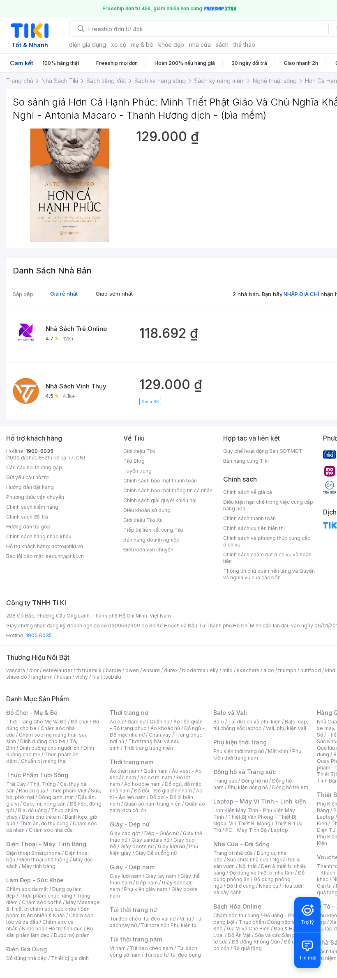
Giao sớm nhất (114, 293)
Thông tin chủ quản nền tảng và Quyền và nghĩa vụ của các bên (269, 574)
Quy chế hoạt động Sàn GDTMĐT (262, 451)
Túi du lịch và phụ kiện (254, 722)
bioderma (193, 670)
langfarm (42, 677)
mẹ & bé (142, 44)
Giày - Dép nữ (130, 824)
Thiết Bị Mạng (254, 823)
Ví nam (118, 948)
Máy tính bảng (38, 866)
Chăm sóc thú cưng (236, 915)
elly (214, 670)
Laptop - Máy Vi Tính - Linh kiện (259, 801)
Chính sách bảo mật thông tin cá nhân (167, 490)
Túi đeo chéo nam (151, 948)
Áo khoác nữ (165, 728)
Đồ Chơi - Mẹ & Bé (32, 712)
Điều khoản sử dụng (147, 510)
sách (222, 44)
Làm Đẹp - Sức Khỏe (35, 880)
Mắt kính (278, 751)
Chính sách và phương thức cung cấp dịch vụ (267, 541)
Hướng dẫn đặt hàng (30, 487)
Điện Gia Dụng (26, 949)
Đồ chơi (79, 722)
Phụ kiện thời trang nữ (238, 751)
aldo (268, 670)
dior (34, 670)
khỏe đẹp (171, 44)
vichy (81, 677)
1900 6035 (39, 635)
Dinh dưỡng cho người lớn (49, 748)
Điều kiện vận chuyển (148, 549)
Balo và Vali (230, 712)
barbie (113, 670)
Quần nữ (159, 722)
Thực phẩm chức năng (45, 896)
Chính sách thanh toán (249, 518)
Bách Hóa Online (237, 906)
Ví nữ (185, 919)
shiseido (16, 677)
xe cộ (118, 44)
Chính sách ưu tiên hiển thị (254, 528)
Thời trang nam (131, 761)
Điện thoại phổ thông (44, 859)
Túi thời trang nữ (133, 909)
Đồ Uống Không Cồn (256, 942)
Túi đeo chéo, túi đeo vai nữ (142, 919)
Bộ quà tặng (247, 948)
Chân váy (160, 735)
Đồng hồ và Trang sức (244, 771)
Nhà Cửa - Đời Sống (241, 843)
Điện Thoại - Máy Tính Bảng (46, 843)
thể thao (244, 44)
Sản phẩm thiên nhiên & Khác (48, 912)
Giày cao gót (125, 833)
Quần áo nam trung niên (152, 804)
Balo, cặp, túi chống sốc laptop (260, 725)
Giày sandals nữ (150, 840)
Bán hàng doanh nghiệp (151, 540)
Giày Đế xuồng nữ (156, 853)
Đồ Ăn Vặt (239, 935)
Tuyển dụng (137, 471)
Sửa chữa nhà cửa (247, 859)
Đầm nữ (136, 722)
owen (132, 670)
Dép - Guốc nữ (161, 833)
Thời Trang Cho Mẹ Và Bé (36, 722)
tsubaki (112, 677)
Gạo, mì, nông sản (44, 804)
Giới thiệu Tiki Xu (143, 520)
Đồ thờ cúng (240, 886)
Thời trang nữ (129, 712)
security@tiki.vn (65, 556)
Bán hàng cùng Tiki (246, 461)
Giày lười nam (125, 876)
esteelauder (57, 670)
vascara (15, 670)
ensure (151, 670)
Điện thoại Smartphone (33, 853)
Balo (218, 722)
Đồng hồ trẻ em (290, 787)
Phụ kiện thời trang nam (257, 754)
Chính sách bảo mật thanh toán (160, 481)
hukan (64, 677)
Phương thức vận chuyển (35, 497)
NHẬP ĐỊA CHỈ (301, 294)
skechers (248, 670)
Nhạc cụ (268, 886)
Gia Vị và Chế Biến (248, 928)
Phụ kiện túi (184, 925)
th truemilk (89, 670)
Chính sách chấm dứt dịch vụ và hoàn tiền (267, 557)
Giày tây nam (160, 876)
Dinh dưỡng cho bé (42, 741)
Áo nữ (116, 722)
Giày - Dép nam (132, 866)
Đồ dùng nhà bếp (26, 958)
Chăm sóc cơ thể (42, 902)
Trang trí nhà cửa (233, 853)
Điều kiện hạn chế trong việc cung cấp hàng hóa (268, 505)
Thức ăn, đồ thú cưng (44, 823)
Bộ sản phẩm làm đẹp (49, 931)
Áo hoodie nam (142, 784)
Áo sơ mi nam (156, 777)
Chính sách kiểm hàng (32, 507)
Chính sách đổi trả (27, 517)
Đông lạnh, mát (56, 797)
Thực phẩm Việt (68, 790)
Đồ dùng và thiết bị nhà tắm (261, 873)
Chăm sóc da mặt (27, 889)
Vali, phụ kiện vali (286, 728)
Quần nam (155, 771)
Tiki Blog (134, 461)
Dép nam (147, 882)
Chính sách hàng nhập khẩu (39, 536)
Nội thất (248, 866)
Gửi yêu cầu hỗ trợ (27, 477)
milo (227, 670)
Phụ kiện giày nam (145, 889)
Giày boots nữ (137, 846)
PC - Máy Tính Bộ (246, 830)
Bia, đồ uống (32, 810)
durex (171, 670)
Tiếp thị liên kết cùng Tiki (153, 530)
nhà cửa (200, 44)
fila (95, 677)
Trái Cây (16, 784)
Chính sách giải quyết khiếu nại (159, 500)
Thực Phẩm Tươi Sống (37, 774)
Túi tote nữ (153, 925)
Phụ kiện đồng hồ (248, 787)
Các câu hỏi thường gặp (34, 467)
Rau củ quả (32, 790)
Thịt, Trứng (43, 784)
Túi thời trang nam (136, 939)
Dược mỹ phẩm (72, 935)
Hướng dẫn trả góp (28, 526)
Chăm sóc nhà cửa (51, 830)
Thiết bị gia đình (70, 958)
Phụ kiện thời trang (240, 742)
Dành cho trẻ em (41, 817)
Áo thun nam (124, 771)
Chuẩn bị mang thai (44, 761)
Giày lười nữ (171, 846)
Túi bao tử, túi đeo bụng (173, 955)
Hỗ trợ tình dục (65, 928)
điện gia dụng (87, 44)
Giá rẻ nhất (64, 293)
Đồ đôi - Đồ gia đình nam (163, 790)
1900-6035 (39, 451)
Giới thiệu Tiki (139, 451)
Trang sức (225, 781)
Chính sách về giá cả (247, 492)
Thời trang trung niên (148, 748)
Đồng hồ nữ (254, 781)
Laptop (279, 830)
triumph (287, 670)
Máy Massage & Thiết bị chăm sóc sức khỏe (53, 905)
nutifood (310, 670)
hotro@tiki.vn (67, 546)
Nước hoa (33, 928)
